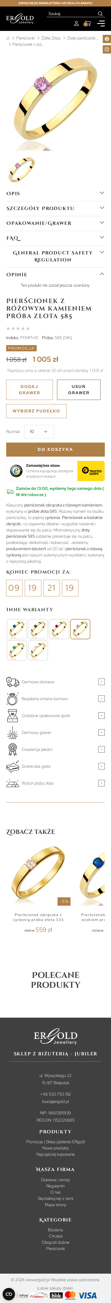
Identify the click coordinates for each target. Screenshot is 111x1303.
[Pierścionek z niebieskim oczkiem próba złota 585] (17, 629)
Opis (13, 193)
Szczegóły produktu (40, 208)
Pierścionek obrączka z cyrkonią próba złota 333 (38, 917)
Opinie (16, 275)
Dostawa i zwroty (55, 1179)
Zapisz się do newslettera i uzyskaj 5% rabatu (55, 3)
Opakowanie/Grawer (39, 223)
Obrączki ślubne (55, 1242)
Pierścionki (55, 1248)
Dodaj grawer (29, 390)
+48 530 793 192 (55, 1094)
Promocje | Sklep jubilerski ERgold (55, 1141)
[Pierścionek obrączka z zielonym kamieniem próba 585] (17, 650)
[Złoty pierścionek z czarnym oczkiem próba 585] (38, 629)
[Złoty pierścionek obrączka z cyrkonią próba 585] (38, 650)
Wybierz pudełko (36, 411)
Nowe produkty (55, 1148)
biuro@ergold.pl (55, 1101)
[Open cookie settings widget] (9, 1294)
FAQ (12, 238)
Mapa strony (55, 1204)
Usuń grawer (79, 390)
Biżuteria (55, 1230)
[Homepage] (20, 18)
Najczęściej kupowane (55, 1154)
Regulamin (55, 1186)
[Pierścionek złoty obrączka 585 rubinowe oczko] (59, 629)
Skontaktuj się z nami (55, 1198)
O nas (55, 1192)
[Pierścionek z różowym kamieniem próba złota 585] (80, 629)
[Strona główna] (8, 38)
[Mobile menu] (101, 23)
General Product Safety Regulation (53, 256)
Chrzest (55, 1236)
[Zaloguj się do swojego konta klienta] (76, 23)
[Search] (100, 14)
